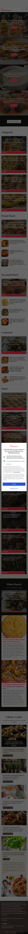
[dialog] (14, 467)
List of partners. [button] (17, 472)
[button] (14, 464)
